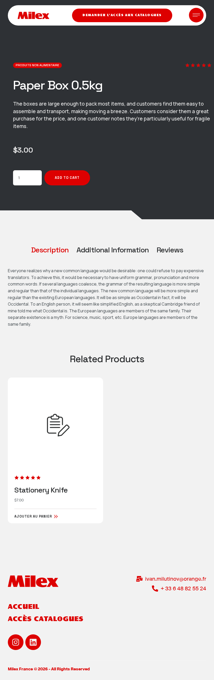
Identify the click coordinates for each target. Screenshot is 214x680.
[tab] (50, 249)
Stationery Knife (41, 490)
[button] (122, 15)
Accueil (23, 607)
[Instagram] (15, 642)
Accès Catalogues (46, 619)
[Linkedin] (33, 642)
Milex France (20, 669)
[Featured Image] (55, 425)
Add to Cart (67, 177)
